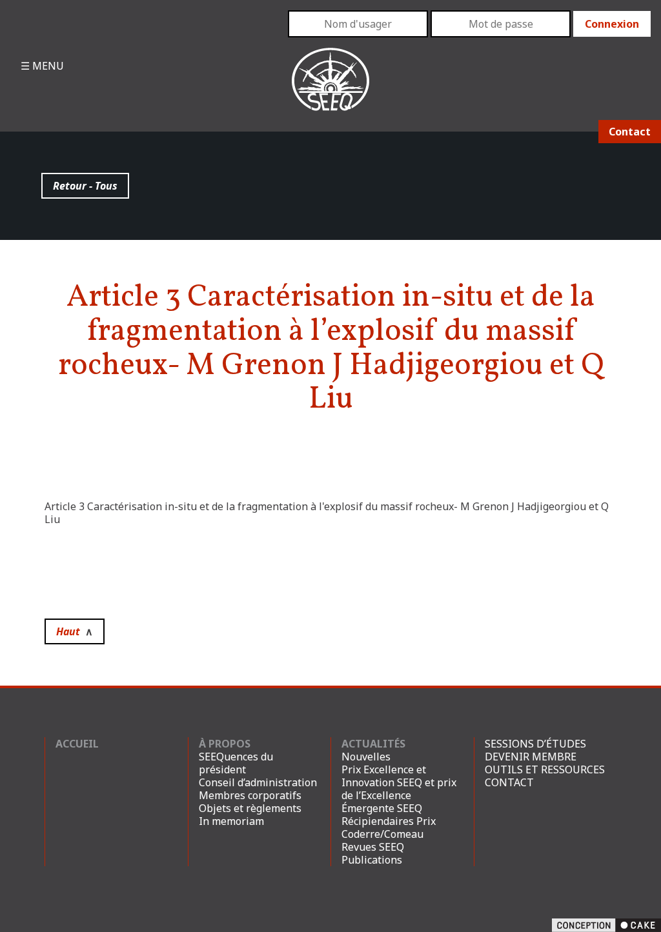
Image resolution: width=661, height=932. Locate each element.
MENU (47, 65)
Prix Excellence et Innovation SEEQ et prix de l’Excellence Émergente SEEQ (398, 788)
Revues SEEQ (372, 847)
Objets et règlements (250, 808)
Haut (74, 631)
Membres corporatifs (250, 795)
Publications (371, 860)
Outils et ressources (545, 769)
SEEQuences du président (236, 763)
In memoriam (231, 821)
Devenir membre (530, 756)
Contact (630, 131)
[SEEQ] (330, 90)
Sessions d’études (535, 744)
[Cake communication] (606, 924)
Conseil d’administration (258, 782)
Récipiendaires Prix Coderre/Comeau (388, 827)
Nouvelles (366, 756)
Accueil (77, 744)
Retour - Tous (85, 186)
